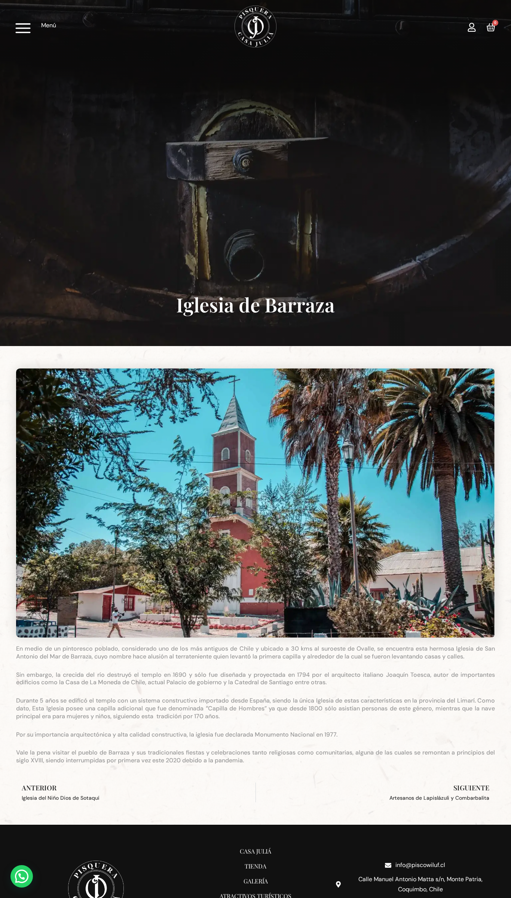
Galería (256, 881)
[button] (21, 876)
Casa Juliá (255, 851)
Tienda (255, 866)
